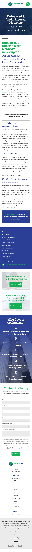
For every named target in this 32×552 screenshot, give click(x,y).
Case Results (16, 504)
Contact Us (16, 506)
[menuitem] (16, 234)
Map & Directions (16, 485)
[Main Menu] (3, 4)
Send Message (16, 454)
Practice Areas (16, 498)
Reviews (16, 501)
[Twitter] (12, 514)
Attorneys (16, 495)
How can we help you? (8, 429)
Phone (3, 412)
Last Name (5, 406)
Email (3, 417)
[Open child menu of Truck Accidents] (29, 259)
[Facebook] (16, 514)
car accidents (5, 92)
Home (16, 493)
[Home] (15, 4)
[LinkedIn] (19, 514)
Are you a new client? (7, 423)
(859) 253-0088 (16, 471)
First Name (5, 400)
